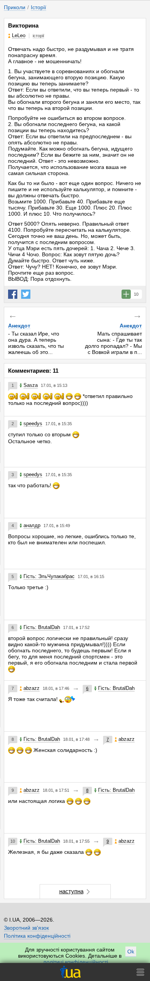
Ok (130, 951)
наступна (71, 891)
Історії (38, 7)
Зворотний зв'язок (26, 928)
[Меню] (140, 972)
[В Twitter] (25, 294)
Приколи (14, 7)
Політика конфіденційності (37, 936)
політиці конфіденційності (75, 962)
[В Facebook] (12, 294)
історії (38, 35)
